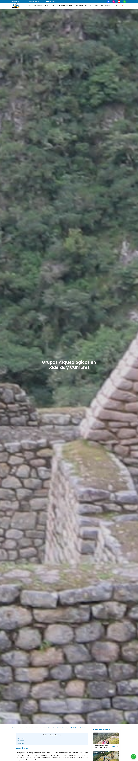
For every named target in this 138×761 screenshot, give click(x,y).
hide (58, 735)
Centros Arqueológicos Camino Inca (45, 727)
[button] (36, 5)
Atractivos (20, 743)
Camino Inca (29, 727)
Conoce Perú (21, 727)
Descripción (21, 738)
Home (14, 727)
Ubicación (20, 741)
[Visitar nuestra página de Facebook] (108, 1)
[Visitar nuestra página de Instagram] (113, 1)
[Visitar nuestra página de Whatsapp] (124, 1)
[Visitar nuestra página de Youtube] (119, 1)
